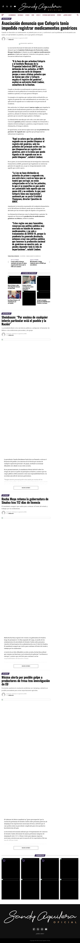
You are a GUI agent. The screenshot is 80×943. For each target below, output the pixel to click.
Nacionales (20, 15)
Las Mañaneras (12, 15)
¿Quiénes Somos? (67, 15)
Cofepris (23, 256)
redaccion (11, 39)
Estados (27, 15)
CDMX (32, 15)
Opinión (59, 15)
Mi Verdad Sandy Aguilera (49, 15)
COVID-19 (38, 15)
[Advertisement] (65, 53)
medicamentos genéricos (34, 256)
